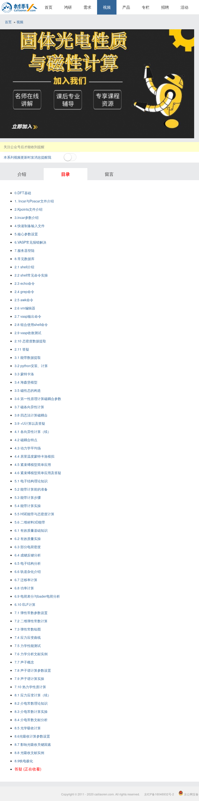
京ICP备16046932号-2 (159, 794)
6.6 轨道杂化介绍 (28, 571)
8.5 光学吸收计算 (28, 727)
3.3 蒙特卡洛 (24, 373)
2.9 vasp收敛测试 (28, 332)
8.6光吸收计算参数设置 (32, 736)
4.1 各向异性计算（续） (33, 431)
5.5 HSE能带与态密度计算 (34, 513)
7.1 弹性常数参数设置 (31, 612)
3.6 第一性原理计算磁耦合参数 (38, 398)
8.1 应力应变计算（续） (33, 695)
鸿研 (68, 7)
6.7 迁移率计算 (26, 579)
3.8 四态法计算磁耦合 (31, 415)
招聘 (165, 7)
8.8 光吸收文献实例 (29, 752)
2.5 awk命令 (24, 299)
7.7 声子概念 (24, 662)
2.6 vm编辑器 (25, 308)
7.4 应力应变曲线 (28, 637)
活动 (184, 7)
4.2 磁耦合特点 (26, 439)
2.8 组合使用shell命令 (31, 324)
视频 (107, 7)
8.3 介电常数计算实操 (31, 711)
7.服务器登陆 (24, 250)
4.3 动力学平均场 (28, 448)
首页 (48, 7)
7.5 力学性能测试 (28, 645)
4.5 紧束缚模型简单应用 (33, 464)
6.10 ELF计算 (25, 604)
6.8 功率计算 (24, 587)
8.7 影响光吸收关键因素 (33, 744)
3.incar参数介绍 (27, 217)
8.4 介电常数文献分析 (31, 719)
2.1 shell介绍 (24, 266)
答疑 (28, 769)
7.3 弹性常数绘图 (28, 629)
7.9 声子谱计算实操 (29, 678)
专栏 (145, 7)
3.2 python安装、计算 (31, 365)
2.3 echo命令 (25, 283)
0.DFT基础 (23, 192)
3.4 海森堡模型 (26, 382)
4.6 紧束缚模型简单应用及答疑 (38, 472)
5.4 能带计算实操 (28, 505)
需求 (87, 7)
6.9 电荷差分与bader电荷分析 (37, 596)
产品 (126, 7)
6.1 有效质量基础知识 (31, 530)
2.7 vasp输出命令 (28, 316)
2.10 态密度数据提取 (30, 341)
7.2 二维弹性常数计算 (31, 620)
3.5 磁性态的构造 (28, 390)
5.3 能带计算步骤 (28, 497)
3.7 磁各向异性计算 (29, 406)
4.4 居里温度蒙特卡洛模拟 (34, 456)
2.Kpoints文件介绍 (28, 209)
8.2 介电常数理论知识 (31, 703)
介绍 (21, 174)
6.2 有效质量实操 (28, 538)
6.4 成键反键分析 (28, 555)
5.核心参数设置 (26, 233)
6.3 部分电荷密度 (28, 546)
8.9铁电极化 (24, 760)
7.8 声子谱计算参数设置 (33, 670)
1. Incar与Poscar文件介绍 (34, 201)
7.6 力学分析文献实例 (31, 653)
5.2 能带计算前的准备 (31, 489)
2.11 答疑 (22, 349)
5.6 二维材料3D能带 (30, 522)
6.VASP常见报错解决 (30, 242)
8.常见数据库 (24, 258)
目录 (65, 174)
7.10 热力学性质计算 (30, 686)
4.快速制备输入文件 (30, 225)
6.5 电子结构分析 (28, 563)
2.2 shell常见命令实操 (31, 275)
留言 (109, 174)
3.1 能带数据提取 (28, 357)
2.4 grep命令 (24, 291)
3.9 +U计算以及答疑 (30, 423)
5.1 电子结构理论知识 (31, 480)
